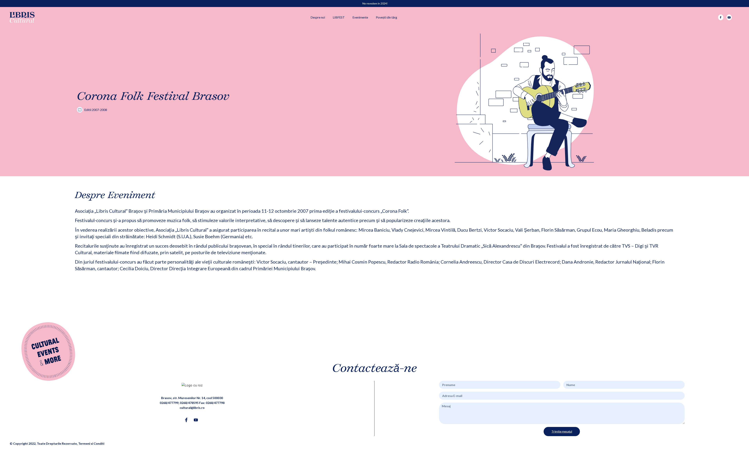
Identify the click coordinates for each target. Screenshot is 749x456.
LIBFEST (339, 17)
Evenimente (360, 17)
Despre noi (318, 17)
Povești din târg (386, 17)
